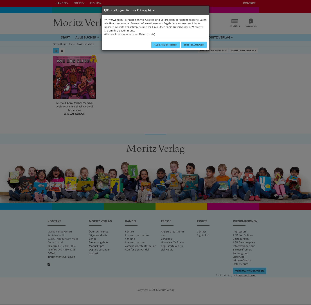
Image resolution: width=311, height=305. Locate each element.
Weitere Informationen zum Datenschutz (129, 34)
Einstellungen (194, 44)
